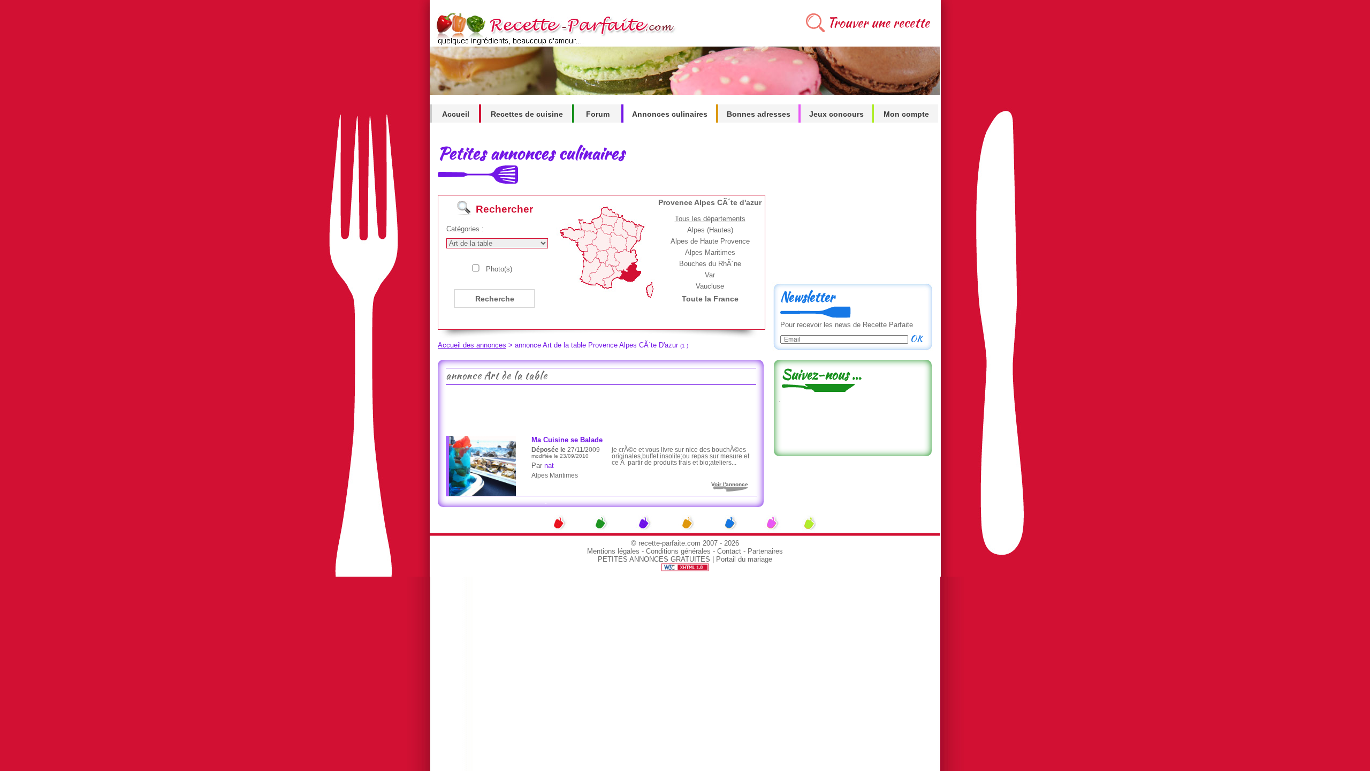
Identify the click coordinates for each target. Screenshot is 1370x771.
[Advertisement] (600, 409)
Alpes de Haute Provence (710, 241)
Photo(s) (499, 269)
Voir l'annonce (729, 484)
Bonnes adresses (758, 114)
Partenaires (765, 551)
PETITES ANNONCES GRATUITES (654, 559)
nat (549, 466)
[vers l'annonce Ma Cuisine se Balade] (482, 493)
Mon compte (906, 114)
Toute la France (710, 298)
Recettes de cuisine (527, 114)
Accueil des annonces (472, 345)
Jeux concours (836, 114)
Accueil (455, 114)
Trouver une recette (878, 22)
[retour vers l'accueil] (554, 43)
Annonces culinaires (669, 114)
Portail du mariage (744, 559)
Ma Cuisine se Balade (567, 440)
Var (710, 275)
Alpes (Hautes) (710, 230)
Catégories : (465, 229)
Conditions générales (678, 551)
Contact (729, 551)
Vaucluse (710, 286)
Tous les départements (710, 219)
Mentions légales (613, 551)
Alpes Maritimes (710, 252)
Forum (598, 114)
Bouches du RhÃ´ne (710, 264)
